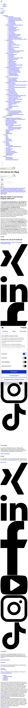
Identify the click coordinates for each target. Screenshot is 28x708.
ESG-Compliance (12, 83)
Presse (7, 137)
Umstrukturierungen (12, 63)
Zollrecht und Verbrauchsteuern (14, 37)
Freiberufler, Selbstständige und (15, 119)
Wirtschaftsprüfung (10, 16)
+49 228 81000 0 (18, 242)
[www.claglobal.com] (3, 669)
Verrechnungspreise (12, 30)
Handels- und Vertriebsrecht (14, 44)
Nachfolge (11, 189)
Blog (7, 135)
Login (3, 10)
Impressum (5, 679)
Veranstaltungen (9, 140)
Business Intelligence (12, 80)
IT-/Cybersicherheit (5, 189)
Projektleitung (11, 55)
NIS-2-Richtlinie (11, 100)
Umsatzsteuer (11, 31)
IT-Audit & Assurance (10, 89)
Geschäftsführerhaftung (13, 74)
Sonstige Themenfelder (13, 190)
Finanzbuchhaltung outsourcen (14, 34)
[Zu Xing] (14, 275)
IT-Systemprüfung (12, 23)
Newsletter (10, 151)
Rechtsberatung (9, 40)
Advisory (9, 53)
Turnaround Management (13, 69)
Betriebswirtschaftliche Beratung (15, 127)
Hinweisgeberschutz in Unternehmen (16, 114)
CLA (8, 150)
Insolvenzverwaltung (12, 73)
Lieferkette (5, 677)
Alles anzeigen (9, 115)
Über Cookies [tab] (23, 331)
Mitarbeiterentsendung (13, 36)
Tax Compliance (11, 33)
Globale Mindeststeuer (13, 27)
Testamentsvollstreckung (13, 106)
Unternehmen (6, 141)
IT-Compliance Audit (12, 93)
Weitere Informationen (5, 453)
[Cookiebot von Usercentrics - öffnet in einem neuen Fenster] (21, 328)
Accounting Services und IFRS (14, 19)
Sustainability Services (10, 82)
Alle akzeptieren (14, 371)
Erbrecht (10, 104)
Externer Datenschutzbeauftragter (15, 112)
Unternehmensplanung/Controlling (15, 64)
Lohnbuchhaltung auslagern (14, 35)
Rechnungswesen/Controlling (14, 128)
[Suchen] (14, 176)
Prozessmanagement (12, 54)
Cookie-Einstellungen (7, 676)
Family (8, 108)
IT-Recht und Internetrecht (13, 47)
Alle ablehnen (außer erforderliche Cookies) (14, 379)
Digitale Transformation (13, 77)
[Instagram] (14, 403)
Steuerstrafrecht (11, 49)
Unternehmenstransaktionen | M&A (15, 57)
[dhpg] (2, 12)
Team (4, 5)
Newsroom (5, 134)
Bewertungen (11, 56)
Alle (1, 188)
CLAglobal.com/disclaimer (6, 673)
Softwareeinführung (12, 79)
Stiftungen (10, 107)
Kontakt (4, 6)
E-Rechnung (11, 26)
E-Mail (20, 459)
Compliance (10, 60)
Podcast (4, 4)
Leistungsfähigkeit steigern (13, 68)
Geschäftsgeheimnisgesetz (13, 113)
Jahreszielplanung (12, 66)
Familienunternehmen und (13, 118)
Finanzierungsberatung (13, 59)
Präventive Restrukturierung (14, 70)
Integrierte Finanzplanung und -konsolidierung (17, 81)
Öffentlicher (10, 123)
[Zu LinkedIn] (14, 301)
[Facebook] (14, 574)
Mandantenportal (9, 145)
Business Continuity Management (15, 99)
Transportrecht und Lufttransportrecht (16, 50)
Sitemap (4, 675)
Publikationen (8, 139)
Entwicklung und (12, 159)
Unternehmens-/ (13, 101)
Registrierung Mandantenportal (14, 146)
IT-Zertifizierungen (12, 92)
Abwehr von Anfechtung (13, 75)
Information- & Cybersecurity (12, 94)
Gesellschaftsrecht (12, 43)
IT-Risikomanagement (12, 97)
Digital (7, 76)
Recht (6, 190)
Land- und (11, 121)
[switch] (25, 358)
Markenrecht (11, 48)
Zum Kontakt (3, 462)
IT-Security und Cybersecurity (14, 96)
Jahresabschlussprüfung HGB (14, 17)
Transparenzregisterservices (14, 52)
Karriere (5, 156)
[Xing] (14, 494)
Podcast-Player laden (5, 706)
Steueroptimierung (12, 28)
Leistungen (5, 15)
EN (3, 8)
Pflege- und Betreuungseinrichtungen (13, 125)
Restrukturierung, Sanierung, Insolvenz (14, 67)
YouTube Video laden (5, 697)
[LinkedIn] (14, 520)
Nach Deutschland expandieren (14, 110)
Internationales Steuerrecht (13, 29)
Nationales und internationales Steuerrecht (14, 24)
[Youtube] (14, 594)
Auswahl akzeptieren (14, 375)
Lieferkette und (11, 152)
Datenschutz (10, 42)
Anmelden (3, 668)
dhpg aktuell (10, 188)
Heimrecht (10, 46)
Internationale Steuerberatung (19, 188)
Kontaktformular (7, 242)
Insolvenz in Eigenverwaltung (14, 72)
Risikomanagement (12, 61)
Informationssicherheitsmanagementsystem (17, 95)
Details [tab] (14, 331)
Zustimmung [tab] (5, 331)
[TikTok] (14, 430)
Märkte (4, 116)
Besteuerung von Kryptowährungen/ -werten (17, 39)
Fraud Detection (11, 22)
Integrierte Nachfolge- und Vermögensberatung (13, 103)
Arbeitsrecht (10, 41)
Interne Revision (11, 62)
